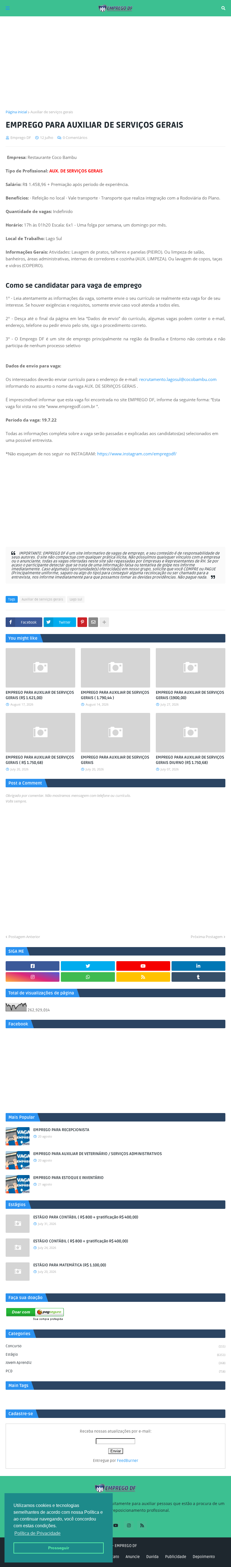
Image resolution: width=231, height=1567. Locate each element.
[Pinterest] (82, 622)
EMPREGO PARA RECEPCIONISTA (61, 1129)
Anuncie (133, 1556)
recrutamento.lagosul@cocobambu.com (178, 379)
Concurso (115, 1346)
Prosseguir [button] (58, 1548)
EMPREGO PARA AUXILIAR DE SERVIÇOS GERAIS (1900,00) (190, 695)
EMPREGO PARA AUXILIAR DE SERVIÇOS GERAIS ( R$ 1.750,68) (40, 760)
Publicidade (175, 1556)
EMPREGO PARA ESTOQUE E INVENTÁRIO (68, 1177)
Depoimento (204, 1556)
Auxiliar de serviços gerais (51, 111)
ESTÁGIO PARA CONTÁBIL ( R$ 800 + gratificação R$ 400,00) (85, 1217)
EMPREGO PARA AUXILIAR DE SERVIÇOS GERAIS (115, 760)
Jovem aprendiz (115, 1362)
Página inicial (16, 111)
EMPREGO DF (126, 1545)
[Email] (93, 622)
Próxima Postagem (207, 936)
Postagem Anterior (24, 936)
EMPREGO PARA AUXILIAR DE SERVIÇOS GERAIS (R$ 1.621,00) (40, 695)
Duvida (152, 1556)
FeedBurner (127, 1460)
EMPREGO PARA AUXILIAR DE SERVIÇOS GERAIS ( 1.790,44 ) (115, 695)
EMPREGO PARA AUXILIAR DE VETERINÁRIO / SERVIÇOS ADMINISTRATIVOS (97, 1153)
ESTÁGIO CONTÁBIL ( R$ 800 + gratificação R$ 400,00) (80, 1241)
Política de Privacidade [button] (37, 1533)
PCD (115, 1371)
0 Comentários (75, 137)
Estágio (115, 1354)
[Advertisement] (115, 62)
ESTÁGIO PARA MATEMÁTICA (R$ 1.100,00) (69, 1265)
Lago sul (76, 599)
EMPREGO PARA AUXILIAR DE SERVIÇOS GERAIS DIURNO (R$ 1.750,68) (190, 760)
